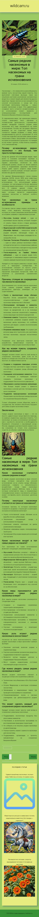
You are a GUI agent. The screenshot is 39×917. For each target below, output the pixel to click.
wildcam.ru (19, 5)
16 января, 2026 (19, 56)
